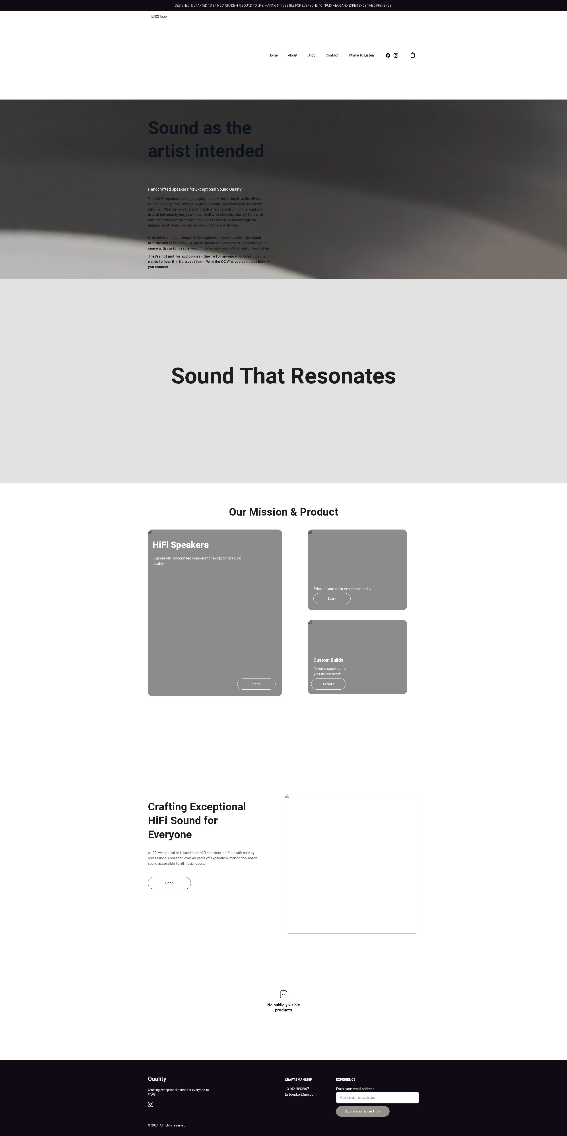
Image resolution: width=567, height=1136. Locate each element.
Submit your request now (363, 1111)
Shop (312, 55)
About (292, 55)
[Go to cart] (413, 55)
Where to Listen (361, 55)
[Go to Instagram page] (396, 55)
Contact (332, 55)
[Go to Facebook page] (390, 55)
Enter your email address (355, 1089)
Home (273, 55)
